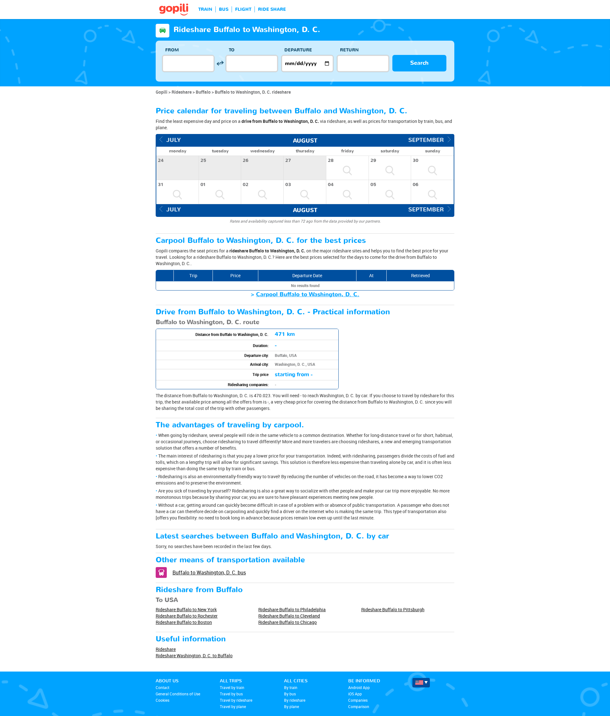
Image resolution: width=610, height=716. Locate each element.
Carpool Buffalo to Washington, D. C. (307, 294)
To (231, 50)
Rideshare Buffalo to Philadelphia (292, 609)
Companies (358, 700)
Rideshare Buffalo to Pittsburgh (392, 609)
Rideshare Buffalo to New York (186, 609)
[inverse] (220, 63)
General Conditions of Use (178, 693)
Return (349, 50)
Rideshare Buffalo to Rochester (187, 616)
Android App (359, 687)
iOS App (355, 693)
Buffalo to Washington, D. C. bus (209, 572)
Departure (298, 50)
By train (290, 687)
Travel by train (232, 687)
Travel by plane (233, 706)
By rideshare (294, 700)
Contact (162, 687)
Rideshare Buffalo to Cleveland (289, 616)
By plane (291, 706)
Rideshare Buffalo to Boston (184, 622)
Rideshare (166, 649)
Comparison (358, 706)
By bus (290, 693)
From (172, 50)
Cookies (162, 700)
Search (419, 63)
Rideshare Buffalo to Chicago (287, 622)
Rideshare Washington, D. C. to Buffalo (194, 655)
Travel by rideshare (236, 700)
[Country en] (421, 682)
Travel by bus (231, 693)
